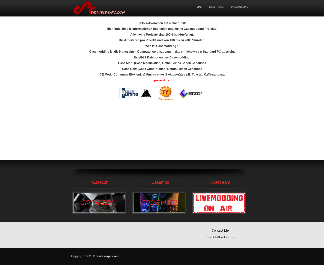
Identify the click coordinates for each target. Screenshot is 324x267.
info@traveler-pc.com (224, 237)
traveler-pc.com (99, 8)
